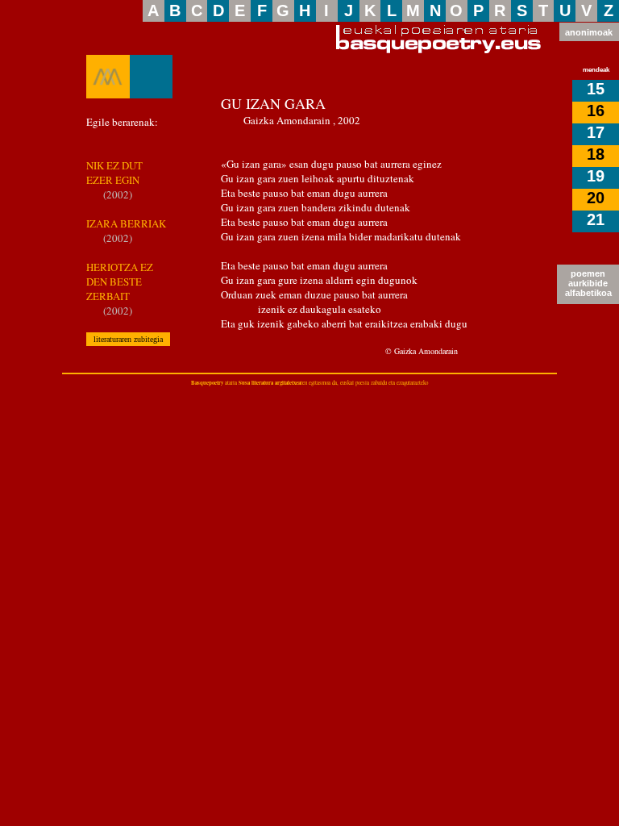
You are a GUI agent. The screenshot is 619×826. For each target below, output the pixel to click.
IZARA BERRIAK (126, 223)
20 (595, 197)
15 (595, 89)
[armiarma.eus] (108, 77)
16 (595, 110)
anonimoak (589, 32)
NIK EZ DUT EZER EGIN (114, 172)
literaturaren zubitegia (128, 339)
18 (595, 154)
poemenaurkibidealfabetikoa (588, 283)
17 (595, 132)
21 (595, 219)
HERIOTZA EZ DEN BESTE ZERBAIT (119, 281)
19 (595, 176)
